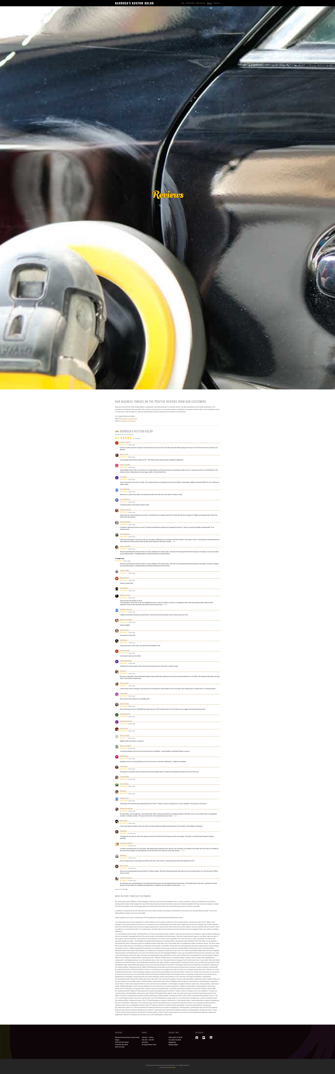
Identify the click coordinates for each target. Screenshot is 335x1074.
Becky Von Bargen (126, 767)
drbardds (123, 1003)
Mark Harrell (124, 725)
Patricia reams (125, 798)
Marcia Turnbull (125, 893)
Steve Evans (124, 1013)
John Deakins (124, 851)
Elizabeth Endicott (126, 869)
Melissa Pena (124, 946)
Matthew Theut (125, 743)
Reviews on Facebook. (128, 568)
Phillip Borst (124, 903)
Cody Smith (124, 735)
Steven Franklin (125, 669)
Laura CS (123, 818)
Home (182, 3)
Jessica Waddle (125, 612)
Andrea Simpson (125, 657)
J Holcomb (123, 841)
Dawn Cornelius (125, 694)
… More (173, 689)
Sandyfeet (123, 978)
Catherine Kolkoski (126, 991)
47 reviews (136, 586)
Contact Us (216, 3)
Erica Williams (125, 636)
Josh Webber (124, 931)
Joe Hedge (123, 624)
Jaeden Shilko (124, 718)
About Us (209, 3)
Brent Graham (124, 883)
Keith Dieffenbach (126, 808)
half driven (123, 788)
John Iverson (124, 777)
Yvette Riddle (124, 924)
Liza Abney (123, 914)
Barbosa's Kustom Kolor (134, 3)
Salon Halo (123, 968)
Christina (123, 938)
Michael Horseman (126, 956)
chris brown (124, 876)
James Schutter (125, 861)
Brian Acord (124, 602)
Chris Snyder (124, 831)
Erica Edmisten (125, 681)
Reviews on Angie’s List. (129, 566)
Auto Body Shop (190, 3)
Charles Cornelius (126, 1025)
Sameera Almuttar (126, 757)
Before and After (200, 3)
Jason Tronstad (125, 590)
